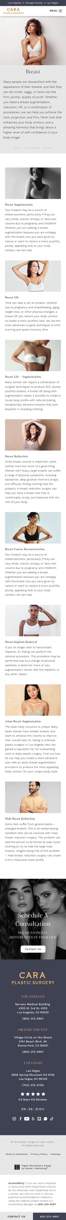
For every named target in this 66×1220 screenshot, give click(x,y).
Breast (47, 147)
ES (31, 1109)
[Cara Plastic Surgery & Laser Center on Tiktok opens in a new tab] (51, 1119)
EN (23, 1109)
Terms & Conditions (17, 1154)
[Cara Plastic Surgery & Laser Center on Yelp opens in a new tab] (33, 1119)
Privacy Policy (39, 1154)
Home (17, 147)
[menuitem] (14, 1119)
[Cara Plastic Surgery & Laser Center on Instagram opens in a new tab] (14, 1119)
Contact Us (33, 949)
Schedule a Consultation (32, 925)
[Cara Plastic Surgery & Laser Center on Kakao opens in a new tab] (39, 1119)
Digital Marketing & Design (36, 1167)
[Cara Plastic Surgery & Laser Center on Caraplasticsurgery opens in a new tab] (45, 1119)
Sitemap (56, 1154)
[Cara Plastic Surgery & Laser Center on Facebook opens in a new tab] (20, 1119)
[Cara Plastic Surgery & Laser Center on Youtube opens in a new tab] (26, 1119)
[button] (60, 11)
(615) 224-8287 (47, 1204)
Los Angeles (32, 147)
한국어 (39, 1109)
